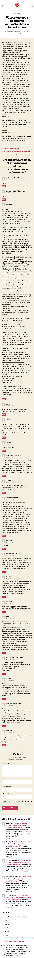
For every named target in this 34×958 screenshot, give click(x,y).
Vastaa (3, 186)
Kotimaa (17, 13)
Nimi (3, 779)
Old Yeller (7, 931)
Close (32, 938)
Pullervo (6, 935)
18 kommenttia (18, 34)
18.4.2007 (27, 31)
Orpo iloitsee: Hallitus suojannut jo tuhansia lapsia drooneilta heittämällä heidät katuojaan (18, 897)
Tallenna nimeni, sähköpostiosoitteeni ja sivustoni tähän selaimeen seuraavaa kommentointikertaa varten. (17, 802)
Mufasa (6, 920)
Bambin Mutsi (8, 928)
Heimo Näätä (16, 31)
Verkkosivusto (6, 794)
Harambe (7, 924)
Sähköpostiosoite (7, 786)
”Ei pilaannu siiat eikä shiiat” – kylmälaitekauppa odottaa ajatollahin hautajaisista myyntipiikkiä (18, 825)
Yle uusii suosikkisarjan (15, 941)
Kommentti (5, 764)
